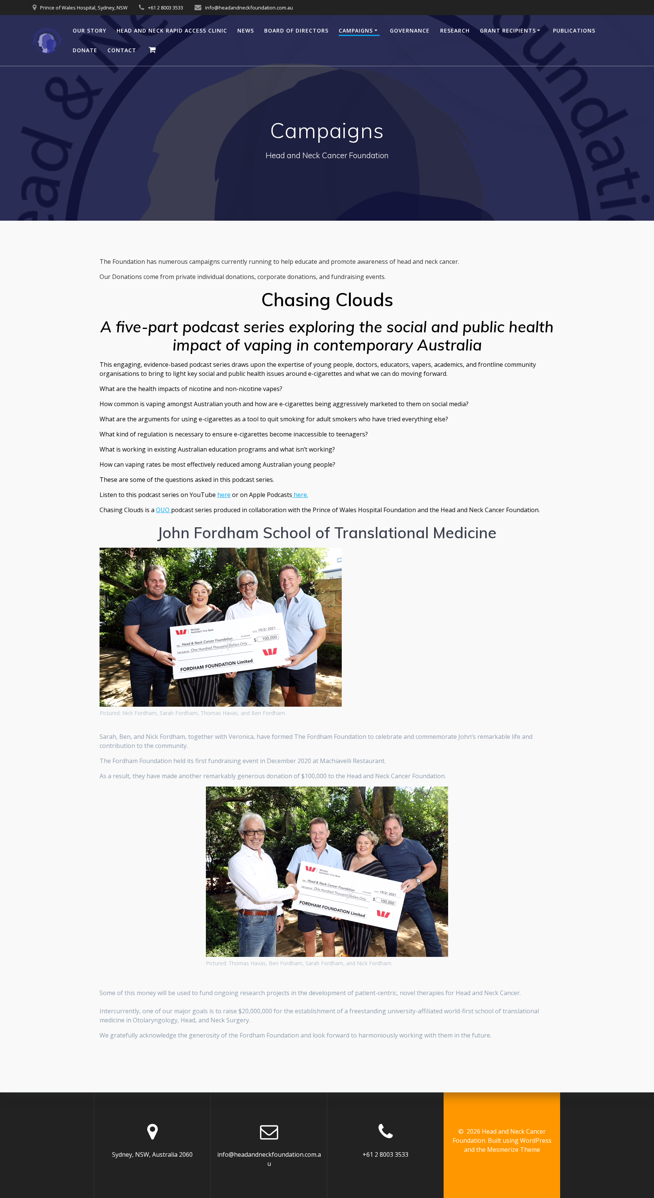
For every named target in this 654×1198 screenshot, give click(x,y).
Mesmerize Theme (513, 1149)
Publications (574, 30)
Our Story (89, 30)
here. (300, 495)
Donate (85, 50)
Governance (410, 30)
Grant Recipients (508, 30)
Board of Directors (296, 30)
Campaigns (356, 30)
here (223, 495)
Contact (121, 50)
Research (455, 30)
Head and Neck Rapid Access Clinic (172, 30)
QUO (163, 510)
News (245, 30)
